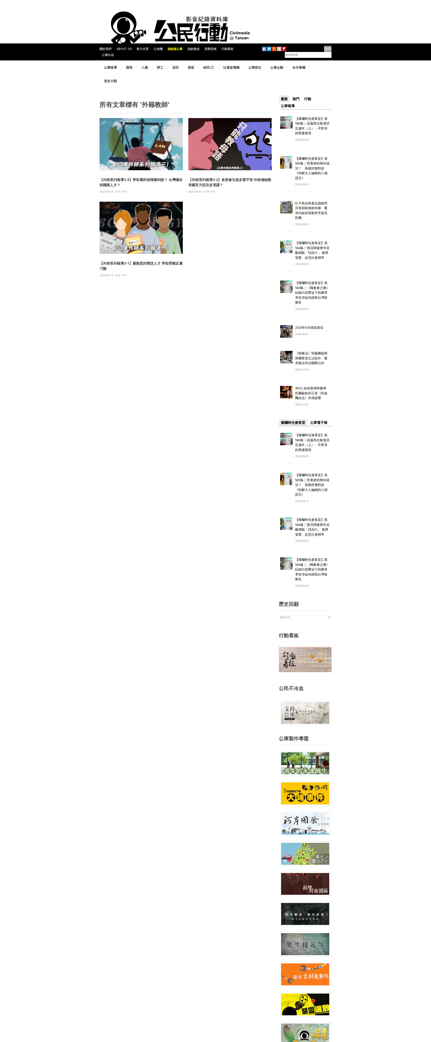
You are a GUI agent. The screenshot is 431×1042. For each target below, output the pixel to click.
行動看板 (227, 49)
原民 (175, 67)
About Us (124, 49)
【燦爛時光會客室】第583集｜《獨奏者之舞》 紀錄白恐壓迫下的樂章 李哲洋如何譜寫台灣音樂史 (312, 292)
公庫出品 (108, 55)
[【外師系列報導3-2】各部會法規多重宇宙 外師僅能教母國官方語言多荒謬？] (230, 144)
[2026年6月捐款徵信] (286, 331)
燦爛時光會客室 (293, 423)
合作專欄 (298, 67)
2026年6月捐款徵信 (309, 327)
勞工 (160, 67)
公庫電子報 (318, 423)
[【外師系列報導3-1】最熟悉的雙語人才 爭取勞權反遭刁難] (141, 227)
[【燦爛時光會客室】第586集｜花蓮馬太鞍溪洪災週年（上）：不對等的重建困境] (286, 122)
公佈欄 (158, 49)
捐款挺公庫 (175, 49)
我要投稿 (210, 49)
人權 (144, 67)
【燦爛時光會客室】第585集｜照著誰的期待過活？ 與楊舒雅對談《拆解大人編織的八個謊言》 (312, 168)
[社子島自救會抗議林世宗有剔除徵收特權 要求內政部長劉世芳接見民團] (286, 207)
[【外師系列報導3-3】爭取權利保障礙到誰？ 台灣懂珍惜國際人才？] (141, 144)
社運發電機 (231, 67)
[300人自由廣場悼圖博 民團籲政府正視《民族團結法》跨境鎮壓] (286, 392)
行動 (307, 99)
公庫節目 (254, 67)
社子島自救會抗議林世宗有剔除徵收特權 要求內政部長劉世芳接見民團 (311, 210)
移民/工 (208, 67)
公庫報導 (110, 67)
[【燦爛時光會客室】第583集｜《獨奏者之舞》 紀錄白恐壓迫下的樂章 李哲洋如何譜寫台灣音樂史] (286, 287)
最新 (284, 99)
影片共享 (143, 49)
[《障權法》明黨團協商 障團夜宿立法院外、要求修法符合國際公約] (286, 357)
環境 (129, 67)
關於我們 (105, 49)
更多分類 (110, 81)
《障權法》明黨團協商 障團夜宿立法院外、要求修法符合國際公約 (313, 358)
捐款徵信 (194, 49)
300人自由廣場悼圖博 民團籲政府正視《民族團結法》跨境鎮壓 (312, 393)
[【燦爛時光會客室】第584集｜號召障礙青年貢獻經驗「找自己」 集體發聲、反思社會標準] (286, 247)
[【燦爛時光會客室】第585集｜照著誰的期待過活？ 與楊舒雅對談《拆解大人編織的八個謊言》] (286, 162)
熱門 (296, 99)
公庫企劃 (276, 67)
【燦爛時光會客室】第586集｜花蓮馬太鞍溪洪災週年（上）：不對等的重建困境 (312, 126)
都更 (191, 67)
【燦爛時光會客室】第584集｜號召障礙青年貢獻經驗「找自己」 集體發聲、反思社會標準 (312, 250)
